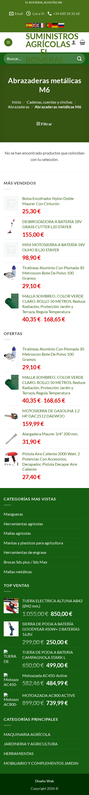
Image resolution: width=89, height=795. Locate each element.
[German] (55, 25)
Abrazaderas (18, 106)
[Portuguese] (48, 25)
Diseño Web (44, 781)
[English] (36, 25)
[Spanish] (29, 25)
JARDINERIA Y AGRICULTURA (31, 743)
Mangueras (13, 514)
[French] (42, 25)
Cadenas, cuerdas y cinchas (49, 102)
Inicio (16, 102)
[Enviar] (79, 58)
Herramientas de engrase (25, 552)
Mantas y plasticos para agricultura (33, 542)
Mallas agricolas (17, 533)
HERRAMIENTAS (18, 753)
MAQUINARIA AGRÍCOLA (27, 734)
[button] (8, 42)
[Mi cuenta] (73, 42)
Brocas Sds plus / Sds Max (25, 562)
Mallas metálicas (18, 571)
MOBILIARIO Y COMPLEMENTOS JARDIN (41, 763)
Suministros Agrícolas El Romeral (45, 48)
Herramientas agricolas (23, 523)
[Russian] (61, 25)
